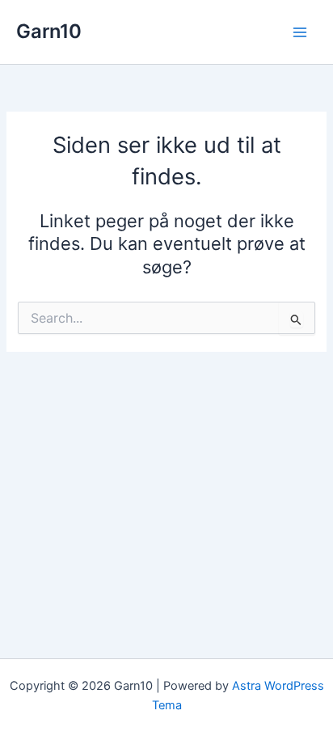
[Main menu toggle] (300, 32)
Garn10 (49, 31)
